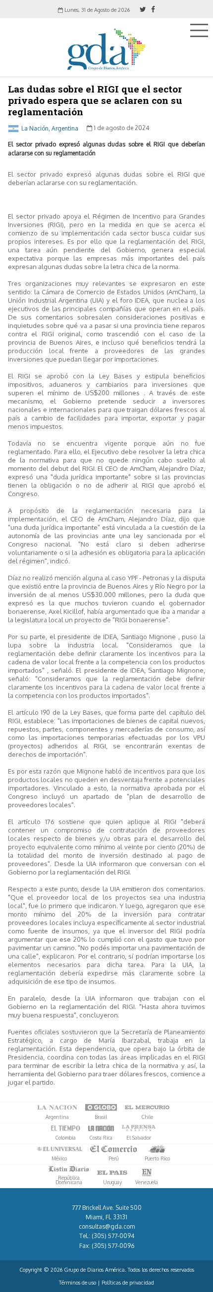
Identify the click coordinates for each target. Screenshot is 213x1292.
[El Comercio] (113, 1149)
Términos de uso (77, 1282)
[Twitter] (143, 9)
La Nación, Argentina (49, 128)
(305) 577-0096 (113, 1245)
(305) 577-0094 (113, 1236)
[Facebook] (153, 9)
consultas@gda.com (107, 1226)
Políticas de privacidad (128, 1282)
